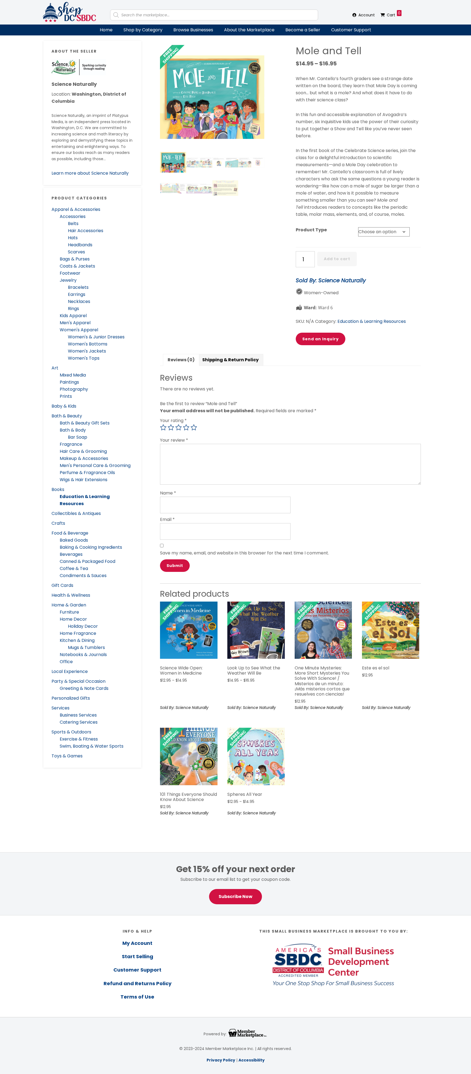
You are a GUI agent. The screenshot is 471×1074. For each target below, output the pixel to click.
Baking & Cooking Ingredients (91, 547)
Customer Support (351, 30)
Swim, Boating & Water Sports (91, 746)
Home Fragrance (78, 633)
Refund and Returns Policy (137, 983)
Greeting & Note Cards (84, 688)
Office (66, 662)
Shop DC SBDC (69, 12)
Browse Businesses (193, 30)
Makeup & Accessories (84, 458)
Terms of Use (137, 996)
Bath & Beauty (67, 416)
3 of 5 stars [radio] (178, 427)
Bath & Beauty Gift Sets (85, 423)
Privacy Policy (221, 1060)
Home (106, 30)
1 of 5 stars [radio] (163, 427)
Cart (393, 14)
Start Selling (137, 956)
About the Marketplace (249, 30)
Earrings (76, 294)
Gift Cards (62, 585)
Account (366, 15)
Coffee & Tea (74, 568)
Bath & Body (73, 430)
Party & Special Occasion (78, 681)
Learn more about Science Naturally (90, 173)
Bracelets (78, 287)
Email (167, 519)
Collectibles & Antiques (76, 513)
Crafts (58, 523)
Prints (66, 396)
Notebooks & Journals (83, 654)
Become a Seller (302, 30)
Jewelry (68, 280)
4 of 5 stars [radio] (186, 427)
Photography (74, 389)
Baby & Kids (64, 406)
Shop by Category (142, 30)
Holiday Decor (83, 626)
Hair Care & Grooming (83, 451)
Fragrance (71, 444)
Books (58, 489)
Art (55, 368)
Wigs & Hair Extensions (83, 480)
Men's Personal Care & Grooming (95, 465)
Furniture (69, 612)
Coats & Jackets (77, 266)
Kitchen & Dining (77, 640)
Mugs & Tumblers (86, 647)
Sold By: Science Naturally (331, 280)
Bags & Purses (75, 259)
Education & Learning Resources (371, 321)
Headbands (80, 245)
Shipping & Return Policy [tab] (230, 360)
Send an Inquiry (320, 339)
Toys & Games (67, 756)
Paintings (69, 382)
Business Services (78, 715)
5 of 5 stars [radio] (194, 427)
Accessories (73, 216)
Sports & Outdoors (71, 732)
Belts (73, 223)
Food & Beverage (70, 533)
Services (61, 708)
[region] (235, 883)
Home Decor (73, 619)
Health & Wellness (71, 595)
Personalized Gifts (71, 698)
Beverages (71, 554)
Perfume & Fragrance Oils (87, 472)
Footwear (70, 273)
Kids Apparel (73, 316)
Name (168, 493)
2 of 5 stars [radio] (171, 427)
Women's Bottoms (87, 344)
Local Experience (70, 671)
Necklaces (79, 301)
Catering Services (79, 722)
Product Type (311, 230)
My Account (137, 943)
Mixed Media (73, 375)
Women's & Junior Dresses (96, 337)
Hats (73, 238)
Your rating (173, 420)
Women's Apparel (79, 330)
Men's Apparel (75, 323)
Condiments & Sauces (83, 575)
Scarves (76, 252)
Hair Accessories (85, 230)
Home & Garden (69, 605)
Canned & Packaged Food (87, 561)
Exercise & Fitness (79, 739)
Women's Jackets (87, 351)
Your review (174, 440)
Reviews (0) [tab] (181, 360)
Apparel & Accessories (76, 209)
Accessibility (251, 1060)
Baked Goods (74, 540)
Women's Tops (83, 358)
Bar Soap (77, 437)
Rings (73, 308)
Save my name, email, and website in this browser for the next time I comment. (244, 553)
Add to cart (337, 259)
